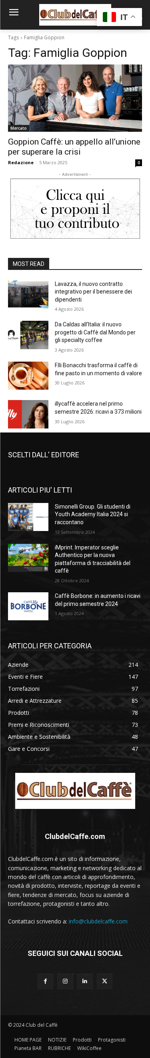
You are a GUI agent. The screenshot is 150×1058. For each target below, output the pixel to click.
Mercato (18, 128)
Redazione (21, 162)
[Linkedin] (85, 981)
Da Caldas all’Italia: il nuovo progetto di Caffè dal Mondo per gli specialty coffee (95, 332)
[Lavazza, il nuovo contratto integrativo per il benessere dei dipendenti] (28, 294)
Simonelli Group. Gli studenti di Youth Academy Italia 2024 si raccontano (92, 514)
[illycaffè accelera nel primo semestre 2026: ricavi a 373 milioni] (28, 414)
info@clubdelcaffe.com (98, 921)
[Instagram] (65, 981)
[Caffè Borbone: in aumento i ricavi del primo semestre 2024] (28, 606)
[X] (104, 981)
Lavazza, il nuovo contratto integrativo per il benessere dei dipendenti (93, 292)
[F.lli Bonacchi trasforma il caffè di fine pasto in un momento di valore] (28, 376)
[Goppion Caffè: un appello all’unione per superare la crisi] (75, 98)
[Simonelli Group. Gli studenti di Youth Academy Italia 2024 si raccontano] (28, 517)
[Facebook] (45, 981)
